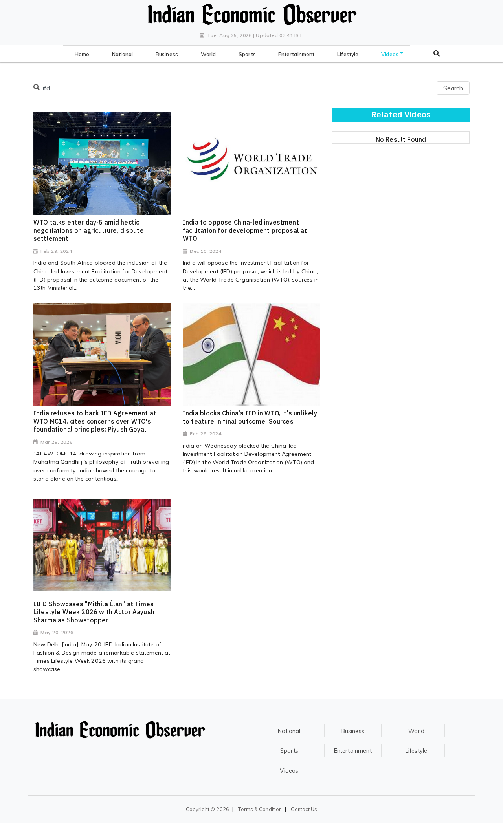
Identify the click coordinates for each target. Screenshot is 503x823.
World (416, 731)
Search (453, 88)
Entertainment (353, 750)
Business (352, 731)
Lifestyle (416, 750)
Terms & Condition (260, 809)
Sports (289, 750)
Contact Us (304, 809)
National (289, 731)
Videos (289, 770)
